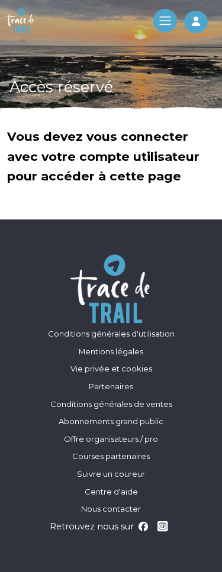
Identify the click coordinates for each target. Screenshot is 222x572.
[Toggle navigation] (165, 21)
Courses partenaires (111, 456)
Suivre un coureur (111, 474)
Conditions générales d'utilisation (111, 333)
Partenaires (111, 386)
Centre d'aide (111, 491)
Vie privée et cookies (111, 368)
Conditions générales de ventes (111, 404)
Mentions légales (111, 351)
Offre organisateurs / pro (111, 439)
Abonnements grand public (111, 421)
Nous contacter (111, 508)
